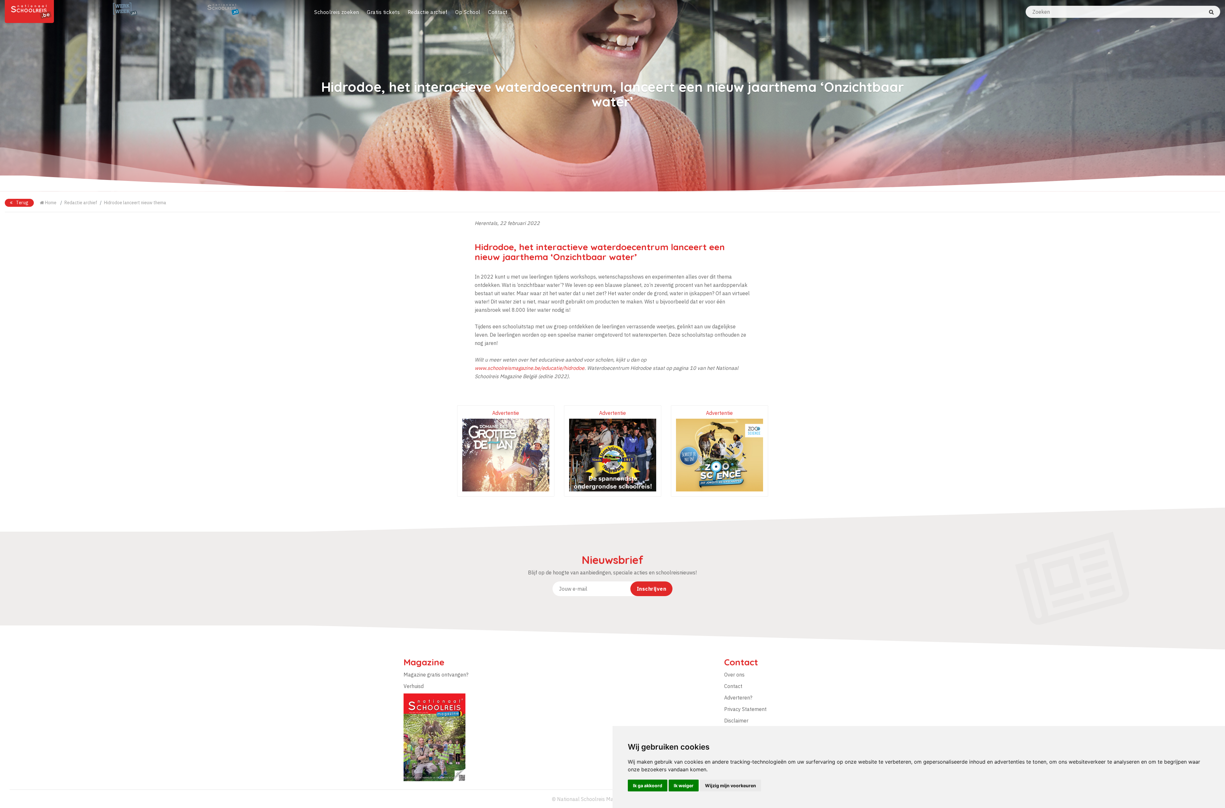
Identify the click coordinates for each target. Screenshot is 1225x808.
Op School (467, 12)
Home (50, 203)
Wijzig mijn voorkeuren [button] (730, 785)
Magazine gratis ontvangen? (436, 674)
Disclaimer (736, 720)
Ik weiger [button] (684, 785)
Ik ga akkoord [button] (647, 785)
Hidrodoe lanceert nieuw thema (135, 203)
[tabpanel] (612, 95)
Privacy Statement (745, 709)
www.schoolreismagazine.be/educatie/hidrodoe (529, 368)
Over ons (734, 674)
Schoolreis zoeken (336, 12)
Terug (22, 203)
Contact (498, 12)
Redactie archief (428, 12)
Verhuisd (414, 686)
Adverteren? (738, 697)
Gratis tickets (383, 12)
